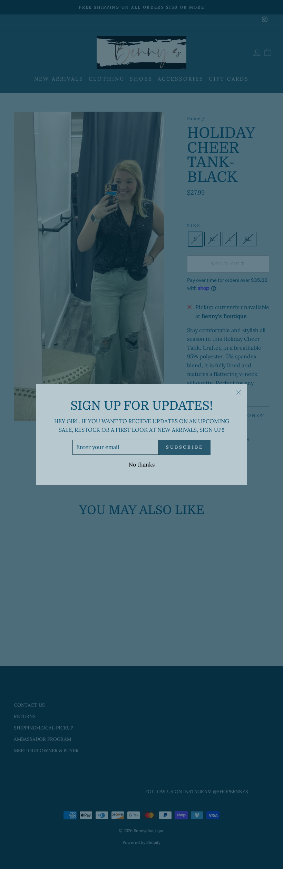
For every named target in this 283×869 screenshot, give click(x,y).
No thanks (142, 464)
